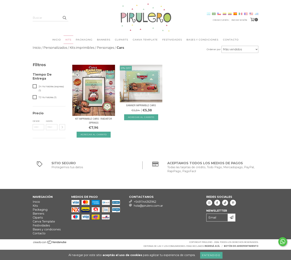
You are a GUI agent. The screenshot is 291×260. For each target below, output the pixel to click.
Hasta (49, 121)
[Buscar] (64, 17)
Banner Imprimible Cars (141, 105)
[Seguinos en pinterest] (233, 203)
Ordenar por (213, 49)
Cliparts (121, 39)
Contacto (231, 39)
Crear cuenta (221, 20)
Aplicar (62, 127)
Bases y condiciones (202, 39)
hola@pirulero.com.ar (148, 205)
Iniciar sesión (239, 20)
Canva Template (145, 39)
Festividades (172, 39)
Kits (68, 39)
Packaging (84, 39)
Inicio (56, 39)
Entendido (211, 255)
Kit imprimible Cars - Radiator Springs (93, 120)
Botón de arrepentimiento (241, 246)
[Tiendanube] (50, 243)
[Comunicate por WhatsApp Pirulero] (282, 241)
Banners (103, 39)
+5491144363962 (145, 202)
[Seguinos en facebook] (217, 203)
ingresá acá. (212, 246)
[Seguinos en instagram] (209, 203)
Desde (36, 121)
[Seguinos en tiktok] (225, 203)
